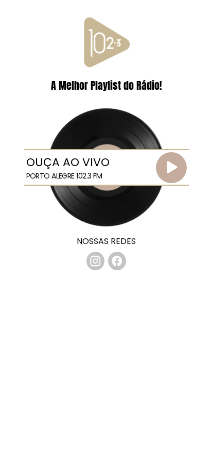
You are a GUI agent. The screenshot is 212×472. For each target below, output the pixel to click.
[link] (95, 261)
